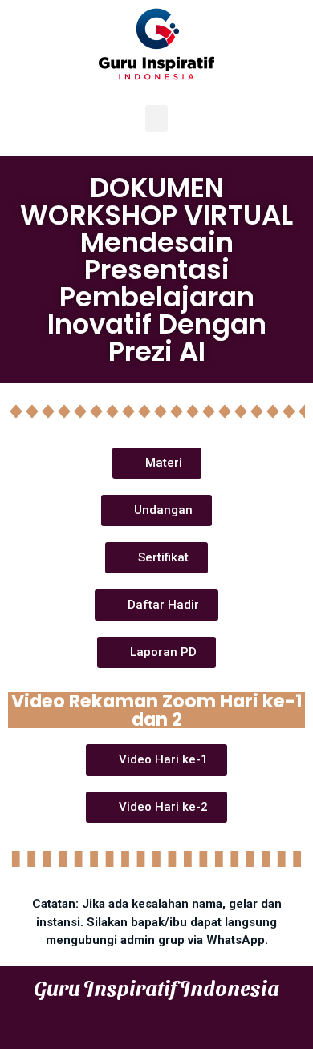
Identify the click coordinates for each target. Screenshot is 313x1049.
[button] (156, 118)
